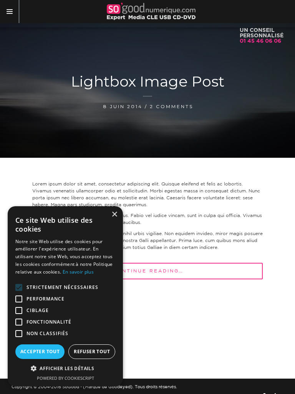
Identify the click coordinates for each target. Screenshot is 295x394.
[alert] (65, 296)
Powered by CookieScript (65, 378)
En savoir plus (78, 272)
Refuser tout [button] (92, 351)
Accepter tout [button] (40, 351)
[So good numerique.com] (151, 11)
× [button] (114, 214)
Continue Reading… (148, 271)
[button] (65, 368)
